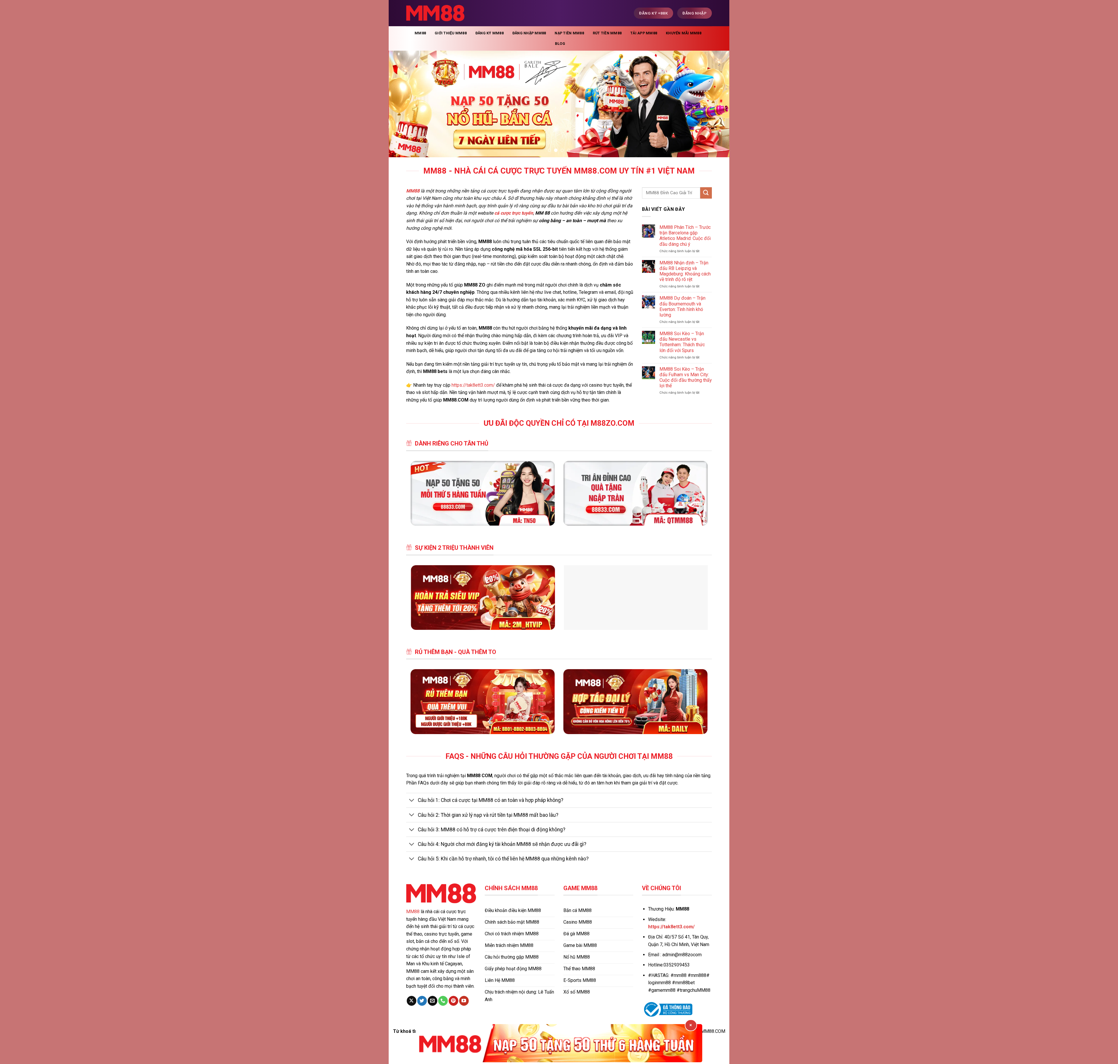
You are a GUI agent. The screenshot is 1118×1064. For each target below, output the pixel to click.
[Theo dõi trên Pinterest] (453, 1001)
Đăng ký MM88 (489, 33)
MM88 (420, 33)
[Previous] (403, 103)
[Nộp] (706, 193)
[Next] (715, 103)
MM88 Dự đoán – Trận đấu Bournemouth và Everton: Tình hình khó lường (682, 306)
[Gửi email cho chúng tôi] (432, 1001)
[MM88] (435, 13)
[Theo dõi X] (411, 1001)
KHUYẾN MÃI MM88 (683, 33)
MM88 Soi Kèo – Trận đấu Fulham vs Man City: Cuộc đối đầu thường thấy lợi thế (685, 377)
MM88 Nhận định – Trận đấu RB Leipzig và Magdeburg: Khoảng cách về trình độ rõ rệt (685, 271)
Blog (560, 43)
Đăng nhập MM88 (529, 33)
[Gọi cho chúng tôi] (443, 1001)
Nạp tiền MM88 (569, 33)
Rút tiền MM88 (607, 33)
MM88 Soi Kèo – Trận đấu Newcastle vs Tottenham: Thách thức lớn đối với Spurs (682, 342)
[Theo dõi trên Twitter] (422, 1001)
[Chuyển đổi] (412, 801)
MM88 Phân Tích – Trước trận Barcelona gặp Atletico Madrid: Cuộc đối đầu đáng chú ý (685, 236)
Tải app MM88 (643, 33)
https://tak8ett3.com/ (473, 385)
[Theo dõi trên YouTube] (464, 1001)
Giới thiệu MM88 (451, 33)
